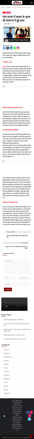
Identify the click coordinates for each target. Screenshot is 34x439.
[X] (7, 48)
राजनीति (5, 379)
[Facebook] (4, 48)
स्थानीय (5, 393)
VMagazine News (27, 437)
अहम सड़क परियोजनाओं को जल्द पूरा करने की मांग (14, 339)
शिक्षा (5, 386)
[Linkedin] (11, 48)
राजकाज (5, 375)
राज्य (5, 382)
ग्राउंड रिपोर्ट (8, 12)
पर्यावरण (5, 371)
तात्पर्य (5, 368)
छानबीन (5, 364)
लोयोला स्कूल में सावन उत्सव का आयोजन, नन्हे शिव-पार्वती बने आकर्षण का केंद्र (17, 330)
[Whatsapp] (14, 48)
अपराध (4, 12)
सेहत (5, 390)
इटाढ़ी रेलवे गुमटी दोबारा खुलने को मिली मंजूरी (13, 320)
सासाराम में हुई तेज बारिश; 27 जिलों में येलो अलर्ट (14, 335)
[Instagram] (17, 48)
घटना (5, 360)
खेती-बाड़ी (6, 353)
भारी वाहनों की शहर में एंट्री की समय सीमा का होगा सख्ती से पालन (16, 324)
